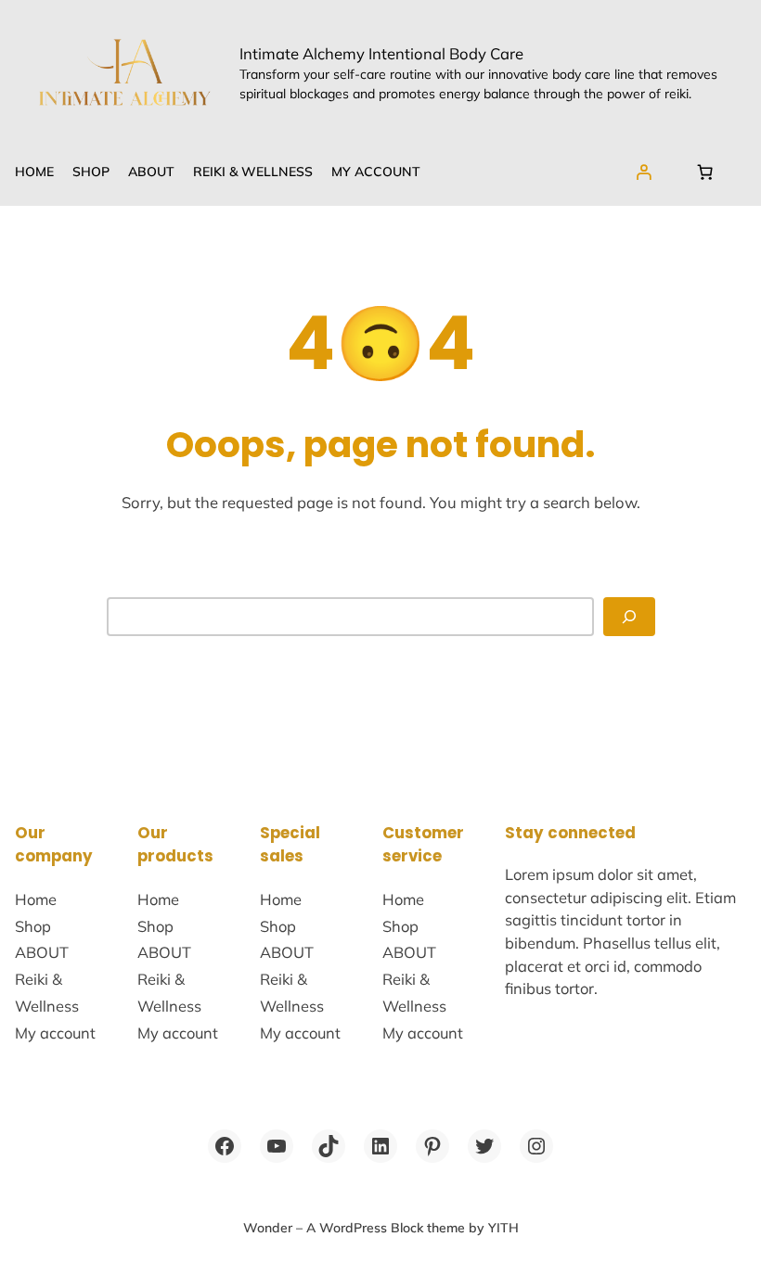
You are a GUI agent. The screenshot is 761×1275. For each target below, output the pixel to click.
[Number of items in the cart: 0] (704, 171)
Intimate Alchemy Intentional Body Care (381, 53)
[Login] (644, 171)
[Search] (629, 616)
